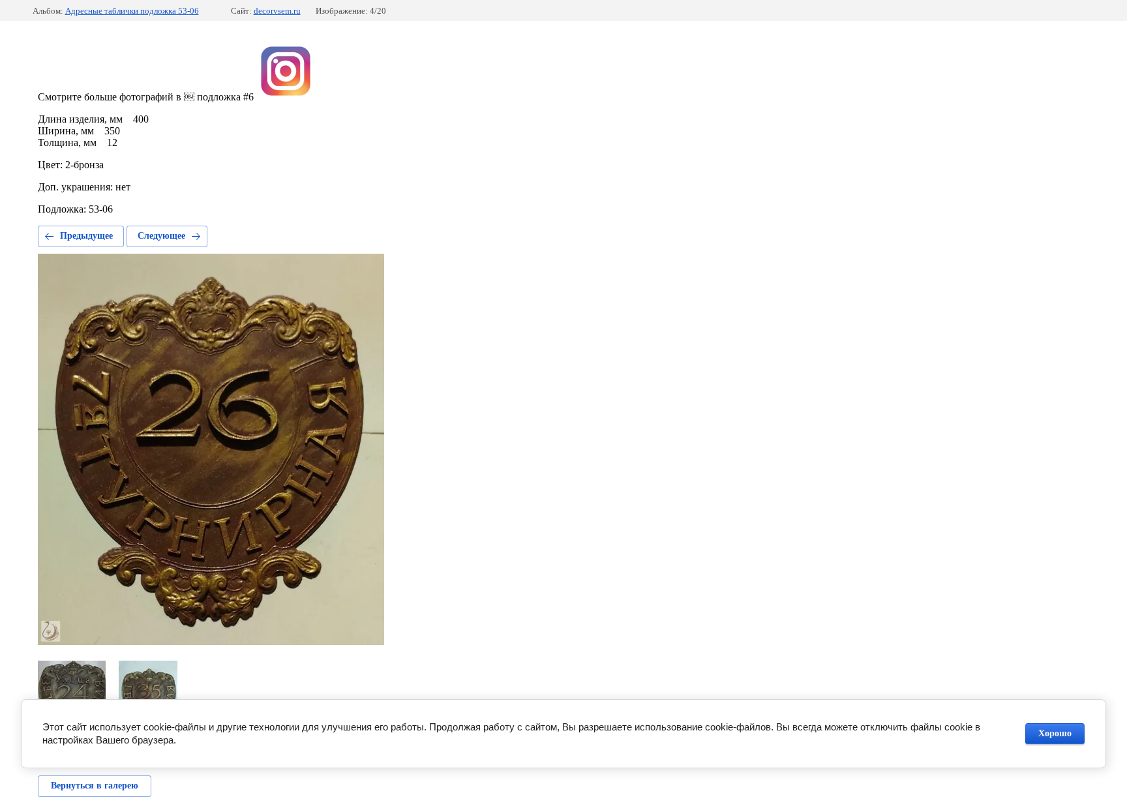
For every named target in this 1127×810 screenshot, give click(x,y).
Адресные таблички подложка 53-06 (132, 11)
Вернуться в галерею (94, 785)
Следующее (161, 236)
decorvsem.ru (277, 11)
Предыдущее (86, 236)
